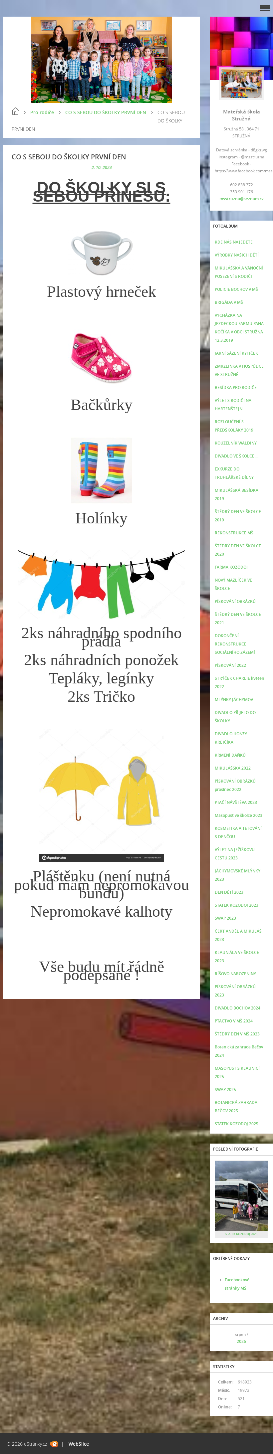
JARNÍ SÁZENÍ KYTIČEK (236, 353)
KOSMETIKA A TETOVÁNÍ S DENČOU (238, 832)
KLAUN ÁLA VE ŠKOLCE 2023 (237, 957)
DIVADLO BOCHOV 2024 (237, 1008)
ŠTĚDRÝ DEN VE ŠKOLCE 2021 (238, 619)
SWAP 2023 (225, 918)
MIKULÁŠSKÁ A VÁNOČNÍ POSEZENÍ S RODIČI (239, 272)
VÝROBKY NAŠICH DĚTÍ (237, 255)
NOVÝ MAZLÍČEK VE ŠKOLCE (233, 584)
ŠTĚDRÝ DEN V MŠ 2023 (237, 1034)
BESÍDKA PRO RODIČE (236, 387)
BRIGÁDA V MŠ (229, 302)
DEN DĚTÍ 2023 (229, 892)
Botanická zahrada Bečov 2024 (239, 1051)
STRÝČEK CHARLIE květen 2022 (239, 682)
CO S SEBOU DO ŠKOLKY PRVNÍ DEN (105, 112)
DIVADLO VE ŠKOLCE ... (236, 456)
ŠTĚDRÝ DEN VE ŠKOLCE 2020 (238, 550)
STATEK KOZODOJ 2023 (236, 905)
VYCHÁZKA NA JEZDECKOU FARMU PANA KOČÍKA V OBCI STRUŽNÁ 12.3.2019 (239, 327)
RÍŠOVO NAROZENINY (235, 974)
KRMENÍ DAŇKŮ (230, 755)
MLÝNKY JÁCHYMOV (234, 699)
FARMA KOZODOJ (231, 567)
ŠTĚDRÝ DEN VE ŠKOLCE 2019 (238, 516)
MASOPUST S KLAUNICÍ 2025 (237, 1072)
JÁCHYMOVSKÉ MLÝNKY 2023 (237, 875)
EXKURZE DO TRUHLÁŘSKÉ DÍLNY (234, 473)
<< (222, 1338)
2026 (241, 1341)
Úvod (15, 111)
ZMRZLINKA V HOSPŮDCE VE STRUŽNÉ (239, 370)
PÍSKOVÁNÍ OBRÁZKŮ (235, 601)
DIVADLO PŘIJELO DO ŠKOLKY (235, 717)
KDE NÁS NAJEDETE (234, 242)
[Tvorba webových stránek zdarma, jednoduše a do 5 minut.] (54, 1444)
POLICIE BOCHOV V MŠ (236, 289)
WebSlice (79, 1444)
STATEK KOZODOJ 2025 (236, 1124)
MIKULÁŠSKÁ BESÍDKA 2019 (236, 494)
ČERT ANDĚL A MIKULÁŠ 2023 (238, 935)
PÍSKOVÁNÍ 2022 (230, 665)
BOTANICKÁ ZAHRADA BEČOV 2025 (236, 1107)
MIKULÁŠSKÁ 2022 (233, 768)
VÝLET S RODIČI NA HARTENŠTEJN (233, 405)
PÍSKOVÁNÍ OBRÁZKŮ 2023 (235, 991)
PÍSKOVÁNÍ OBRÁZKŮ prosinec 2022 (235, 785)
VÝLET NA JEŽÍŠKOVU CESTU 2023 (235, 854)
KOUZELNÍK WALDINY (236, 443)
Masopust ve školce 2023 (238, 815)
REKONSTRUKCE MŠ (234, 533)
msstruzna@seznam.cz (241, 199)
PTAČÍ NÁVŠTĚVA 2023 (236, 802)
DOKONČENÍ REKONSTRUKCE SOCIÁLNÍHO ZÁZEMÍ (235, 644)
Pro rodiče (42, 112)
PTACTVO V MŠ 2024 (234, 1021)
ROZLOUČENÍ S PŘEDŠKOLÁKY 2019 (234, 426)
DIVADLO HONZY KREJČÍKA (231, 738)
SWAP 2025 (225, 1089)
